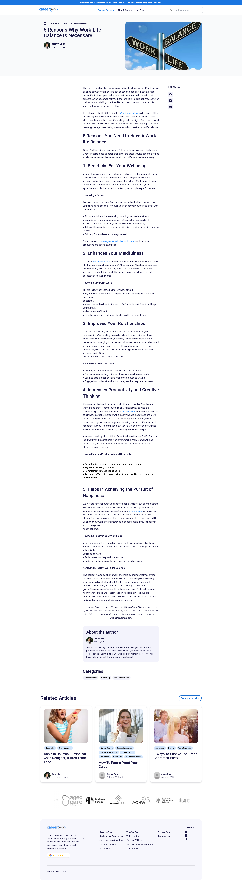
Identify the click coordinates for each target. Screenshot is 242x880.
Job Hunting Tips (108, 844)
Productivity (129, 411)
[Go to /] (45, 23)
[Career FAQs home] (48, 10)
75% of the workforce (128, 113)
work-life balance (101, 261)
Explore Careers (106, 10)
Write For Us (132, 836)
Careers (55, 23)
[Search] (171, 10)
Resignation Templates (111, 836)
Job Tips (140, 10)
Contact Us (132, 848)
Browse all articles (190, 698)
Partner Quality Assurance (139, 844)
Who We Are (132, 832)
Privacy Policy (165, 832)
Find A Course (125, 10)
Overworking (135, 510)
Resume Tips (106, 832)
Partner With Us (134, 840)
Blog (66, 23)
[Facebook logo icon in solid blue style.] (186, 832)
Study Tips (105, 848)
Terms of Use (164, 836)
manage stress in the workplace (117, 241)
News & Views (80, 23)
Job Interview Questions (111, 840)
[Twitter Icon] (186, 835)
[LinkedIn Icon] (186, 839)
